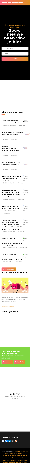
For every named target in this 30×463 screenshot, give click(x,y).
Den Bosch (24, 460)
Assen (3, 458)
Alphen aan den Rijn (19, 453)
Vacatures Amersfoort (12, 3)
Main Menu (27, 3)
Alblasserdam (19, 451)
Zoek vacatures (7, 362)
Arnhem (25, 455)
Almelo (7, 453)
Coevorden (10, 460)
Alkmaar (25, 451)
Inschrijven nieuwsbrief (8, 306)
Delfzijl (19, 460)
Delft (14, 460)
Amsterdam (13, 455)
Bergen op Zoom (10, 458)
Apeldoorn (19, 455)
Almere (11, 453)
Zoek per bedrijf (19, 362)
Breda (17, 458)
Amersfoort (6, 455)
